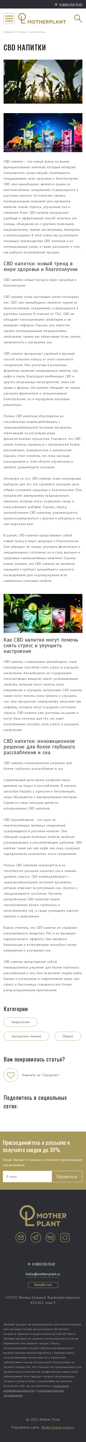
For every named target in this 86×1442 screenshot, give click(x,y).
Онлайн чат (43, 1285)
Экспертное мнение (26, 1036)
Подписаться (67, 1176)
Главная (9, 32)
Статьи (21, 32)
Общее (67, 1036)
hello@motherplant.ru (43, 1274)
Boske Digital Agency (58, 1427)
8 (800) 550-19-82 (70, 4)
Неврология (20, 1022)
